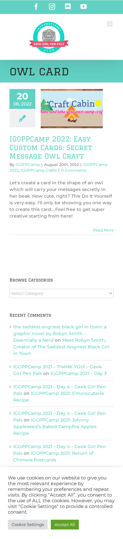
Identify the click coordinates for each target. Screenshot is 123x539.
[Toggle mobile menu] (110, 24)
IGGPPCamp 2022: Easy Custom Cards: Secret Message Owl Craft (50, 147)
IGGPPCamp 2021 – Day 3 (78, 373)
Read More (103, 230)
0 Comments (73, 170)
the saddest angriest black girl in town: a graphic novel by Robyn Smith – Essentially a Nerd (60, 333)
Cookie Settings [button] (28, 524)
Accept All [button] (65, 524)
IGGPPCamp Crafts (38, 170)
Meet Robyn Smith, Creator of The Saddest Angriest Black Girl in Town (61, 346)
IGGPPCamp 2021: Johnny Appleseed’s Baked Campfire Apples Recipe (55, 426)
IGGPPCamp (27, 164)
